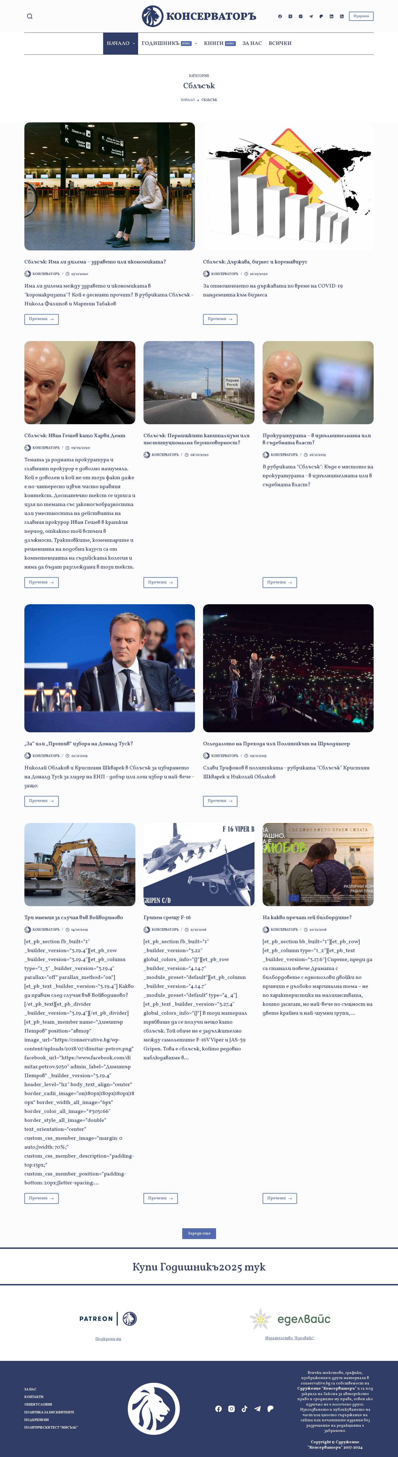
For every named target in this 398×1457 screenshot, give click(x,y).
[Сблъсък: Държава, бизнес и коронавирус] (288, 186)
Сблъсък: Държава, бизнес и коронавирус (255, 262)
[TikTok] (244, 1409)
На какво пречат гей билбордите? (307, 918)
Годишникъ (166, 43)
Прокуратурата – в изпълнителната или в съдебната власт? (317, 439)
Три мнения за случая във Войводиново (73, 918)
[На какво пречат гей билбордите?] (318, 864)
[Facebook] (280, 16)
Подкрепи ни (108, 1339)
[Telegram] (311, 16)
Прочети (44, 320)
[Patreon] (321, 16)
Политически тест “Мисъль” (51, 1428)
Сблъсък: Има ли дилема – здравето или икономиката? (95, 262)
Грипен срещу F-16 (167, 918)
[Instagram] (300, 16)
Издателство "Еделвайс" (289, 1338)
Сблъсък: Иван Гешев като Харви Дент (74, 436)
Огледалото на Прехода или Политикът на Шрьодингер (276, 744)
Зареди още (199, 1233)
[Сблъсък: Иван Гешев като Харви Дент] (79, 382)
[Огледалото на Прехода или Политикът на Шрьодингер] (288, 668)
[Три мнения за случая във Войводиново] (79, 864)
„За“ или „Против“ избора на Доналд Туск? (78, 744)
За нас (252, 43)
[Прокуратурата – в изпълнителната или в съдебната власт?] (318, 382)
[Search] (29, 16)
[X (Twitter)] (290, 16)
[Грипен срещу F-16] (199, 864)
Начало (118, 43)
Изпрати (361, 16)
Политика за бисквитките (49, 1413)
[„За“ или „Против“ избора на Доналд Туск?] (109, 668)
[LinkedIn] (331, 16)
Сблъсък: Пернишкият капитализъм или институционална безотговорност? (196, 439)
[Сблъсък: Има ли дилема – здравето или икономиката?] (109, 186)
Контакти (33, 1397)
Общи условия (38, 1405)
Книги (219, 43)
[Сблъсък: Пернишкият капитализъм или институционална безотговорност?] (199, 382)
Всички (280, 43)
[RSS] (342, 16)
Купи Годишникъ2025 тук (199, 1267)
